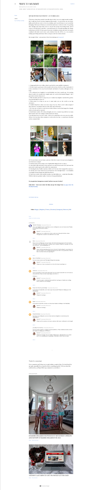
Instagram (60, 37)
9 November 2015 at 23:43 (46, 319)
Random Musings (37, 225)
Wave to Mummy (29, 3)
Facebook (53, 209)
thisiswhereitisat (36, 314)
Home (20, 9)
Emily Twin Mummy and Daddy (40, 287)
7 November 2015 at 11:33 (45, 231)
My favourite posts (41, 9)
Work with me (31, 9)
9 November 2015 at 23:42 (46, 293)
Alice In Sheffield (36, 258)
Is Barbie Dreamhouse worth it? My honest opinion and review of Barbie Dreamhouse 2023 (50, 437)
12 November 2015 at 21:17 (45, 332)
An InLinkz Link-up (33, 197)
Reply (34, 238)
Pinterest (65, 209)
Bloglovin (42, 209)
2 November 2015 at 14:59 (46, 225)
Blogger (37, 209)
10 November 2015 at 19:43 (48, 327)
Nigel (34, 301)
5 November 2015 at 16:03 (45, 258)
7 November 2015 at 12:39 (45, 278)
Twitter (48, 209)
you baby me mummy (38, 327)
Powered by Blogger (45, 485)
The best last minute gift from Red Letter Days (49, 475)
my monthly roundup (19, 20)
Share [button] (15, 15)
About (24, 9)
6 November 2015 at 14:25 (42, 270)
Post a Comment (35, 440)
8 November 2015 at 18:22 (45, 314)
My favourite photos (53, 9)
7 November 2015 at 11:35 (45, 247)
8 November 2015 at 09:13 (40, 301)
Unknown (35, 270)
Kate (34, 241)
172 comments (34, 477)
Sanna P (38, 231)
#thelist (51, 204)
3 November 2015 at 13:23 (40, 241)
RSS (70, 209)
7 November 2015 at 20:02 (53, 287)
